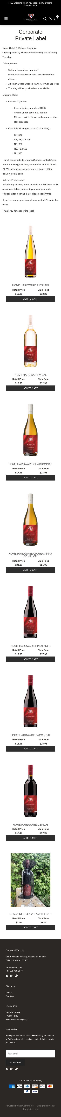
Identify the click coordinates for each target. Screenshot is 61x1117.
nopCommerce (26, 1105)
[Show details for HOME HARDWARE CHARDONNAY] (30, 430)
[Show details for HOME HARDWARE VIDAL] (30, 341)
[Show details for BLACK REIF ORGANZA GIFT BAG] (30, 880)
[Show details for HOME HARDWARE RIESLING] (30, 251)
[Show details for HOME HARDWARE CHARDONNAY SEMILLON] (30, 520)
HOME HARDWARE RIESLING (30, 285)
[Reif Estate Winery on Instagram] (12, 976)
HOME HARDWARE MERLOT (30, 824)
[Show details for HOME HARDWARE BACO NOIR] (30, 701)
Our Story (10, 996)
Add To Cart (30, 299)
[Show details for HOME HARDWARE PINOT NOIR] (30, 612)
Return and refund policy (16, 1019)
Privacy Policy (12, 1016)
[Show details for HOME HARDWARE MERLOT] (30, 791)
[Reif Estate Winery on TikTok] (17, 976)
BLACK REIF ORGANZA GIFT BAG (30, 914)
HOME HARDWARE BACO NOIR (30, 735)
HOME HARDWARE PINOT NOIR (30, 646)
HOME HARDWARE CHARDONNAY (30, 464)
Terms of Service (13, 1012)
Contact (9, 993)
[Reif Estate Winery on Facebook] (8, 976)
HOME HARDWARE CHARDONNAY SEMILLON (30, 555)
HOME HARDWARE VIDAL (30, 374)
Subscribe (15, 1062)
